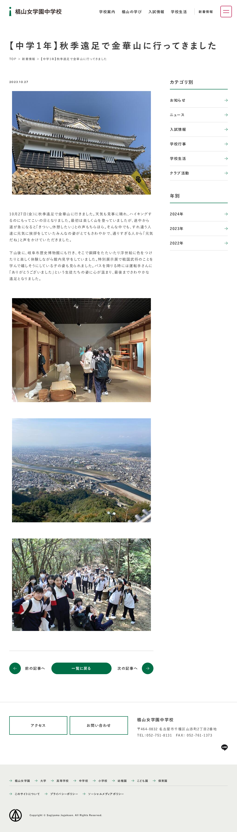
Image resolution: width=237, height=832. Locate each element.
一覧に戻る (81, 668)
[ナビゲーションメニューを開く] (226, 11)
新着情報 (206, 11)
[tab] (107, 12)
